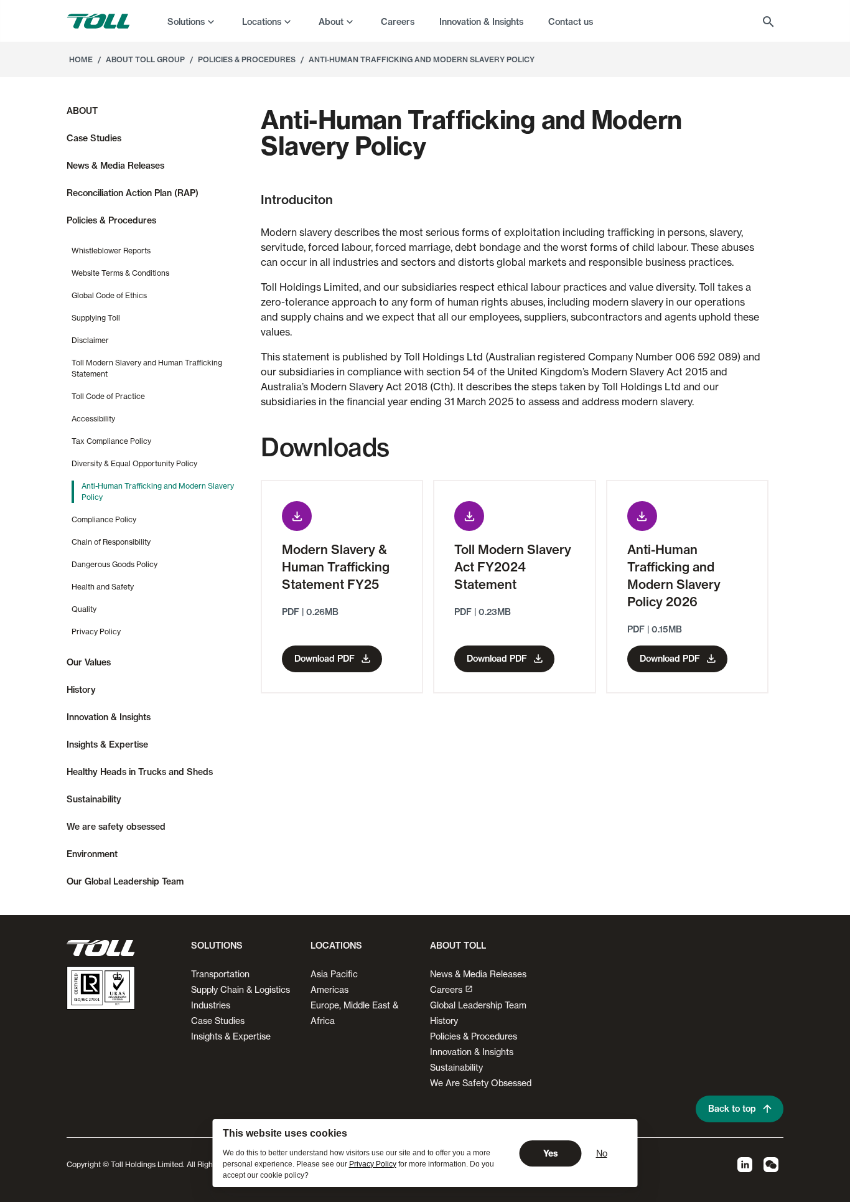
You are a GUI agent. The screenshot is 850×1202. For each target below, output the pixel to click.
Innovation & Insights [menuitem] (481, 21)
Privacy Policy (372, 1164)
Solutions (186, 21)
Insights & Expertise (231, 1036)
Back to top (732, 1108)
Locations (261, 21)
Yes (550, 1153)
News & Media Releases (478, 974)
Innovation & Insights (471, 1051)
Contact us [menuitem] (570, 21)
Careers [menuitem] (397, 21)
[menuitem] (192, 21)
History (444, 1020)
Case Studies (218, 1020)
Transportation (220, 974)
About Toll (458, 945)
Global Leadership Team (478, 1005)
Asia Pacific (334, 974)
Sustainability (456, 1067)
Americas (329, 989)
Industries (210, 1005)
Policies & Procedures (473, 1036)
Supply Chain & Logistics (240, 989)
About (331, 21)
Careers (446, 989)
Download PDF (324, 658)
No (601, 1153)
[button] (214, 950)
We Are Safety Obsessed (480, 1083)
